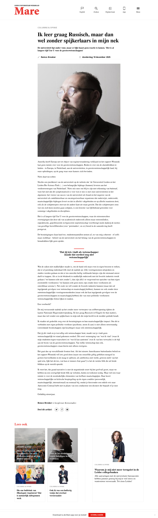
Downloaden (97, 515)
